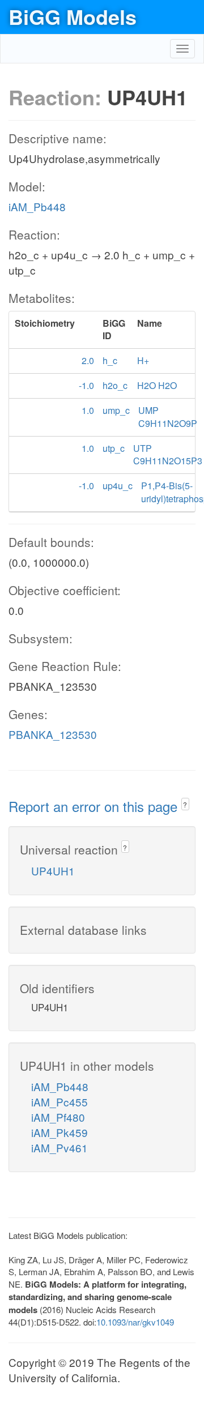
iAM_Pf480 (58, 1117)
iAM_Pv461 (59, 1147)
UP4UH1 (53, 870)
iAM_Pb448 (37, 206)
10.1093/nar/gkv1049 (135, 1322)
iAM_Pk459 (59, 1132)
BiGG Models (72, 16)
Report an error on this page (94, 806)
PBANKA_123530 (52, 734)
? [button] (185, 804)
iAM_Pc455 (59, 1101)
